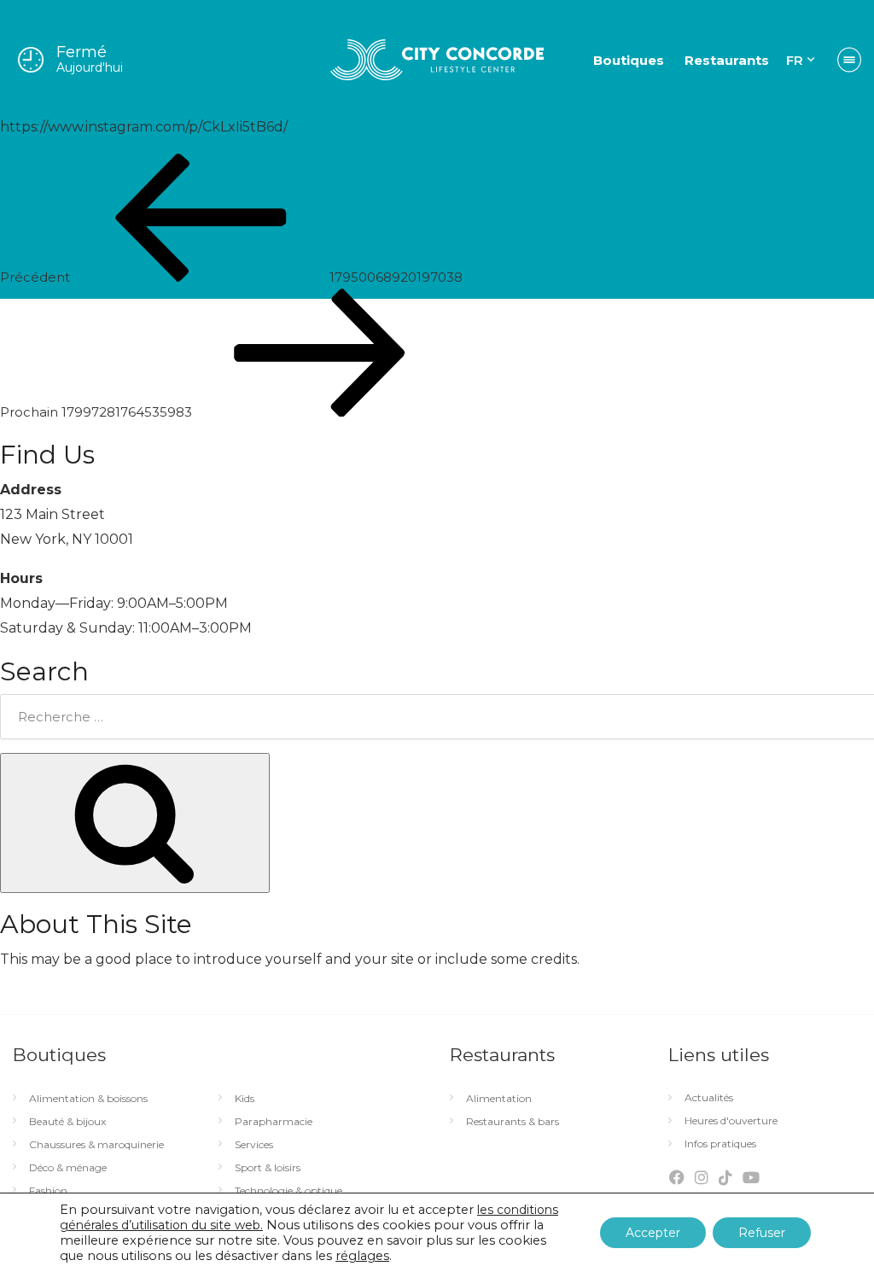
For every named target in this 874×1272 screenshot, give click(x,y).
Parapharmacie (273, 1122)
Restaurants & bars (512, 1122)
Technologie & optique (288, 1191)
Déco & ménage (68, 1168)
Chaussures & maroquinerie (96, 1145)
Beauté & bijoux (67, 1122)
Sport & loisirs (267, 1168)
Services (254, 1145)
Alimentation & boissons (88, 1099)
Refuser (761, 1232)
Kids (244, 1099)
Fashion (48, 1191)
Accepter (653, 1232)
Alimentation (499, 1099)
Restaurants (727, 60)
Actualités (709, 1098)
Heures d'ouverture (731, 1121)
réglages (362, 1255)
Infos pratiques (720, 1144)
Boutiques (628, 60)
